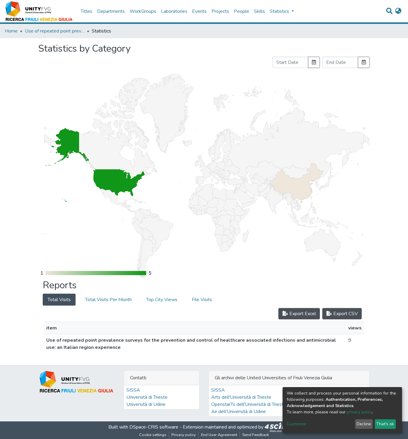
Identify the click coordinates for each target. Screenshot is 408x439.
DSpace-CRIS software (153, 427)
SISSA (133, 390)
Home (11, 31)
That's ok (385, 424)
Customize (296, 424)
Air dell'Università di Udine (238, 411)
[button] (398, 11)
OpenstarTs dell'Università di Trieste (248, 404)
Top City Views (161, 299)
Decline (364, 424)
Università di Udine (145, 404)
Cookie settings (152, 435)
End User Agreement (219, 435)
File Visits (202, 299)
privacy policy (359, 412)
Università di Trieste (147, 397)
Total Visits (59, 299)
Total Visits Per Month (108, 299)
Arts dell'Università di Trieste (241, 397)
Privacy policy (183, 435)
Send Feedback (255, 435)
